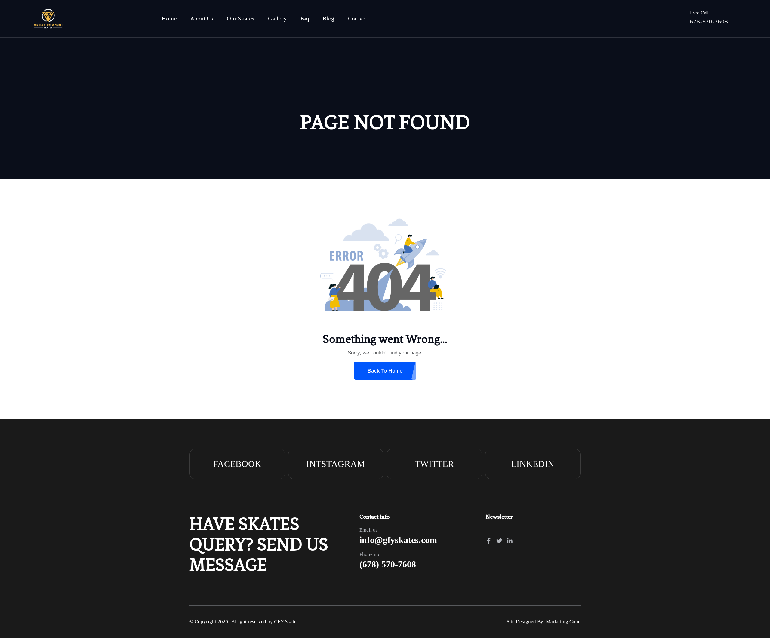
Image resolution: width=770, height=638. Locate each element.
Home (169, 18)
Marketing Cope (563, 621)
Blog (328, 18)
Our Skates (240, 18)
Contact (357, 18)
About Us (201, 18)
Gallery (277, 18)
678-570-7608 (709, 21)
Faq (304, 18)
